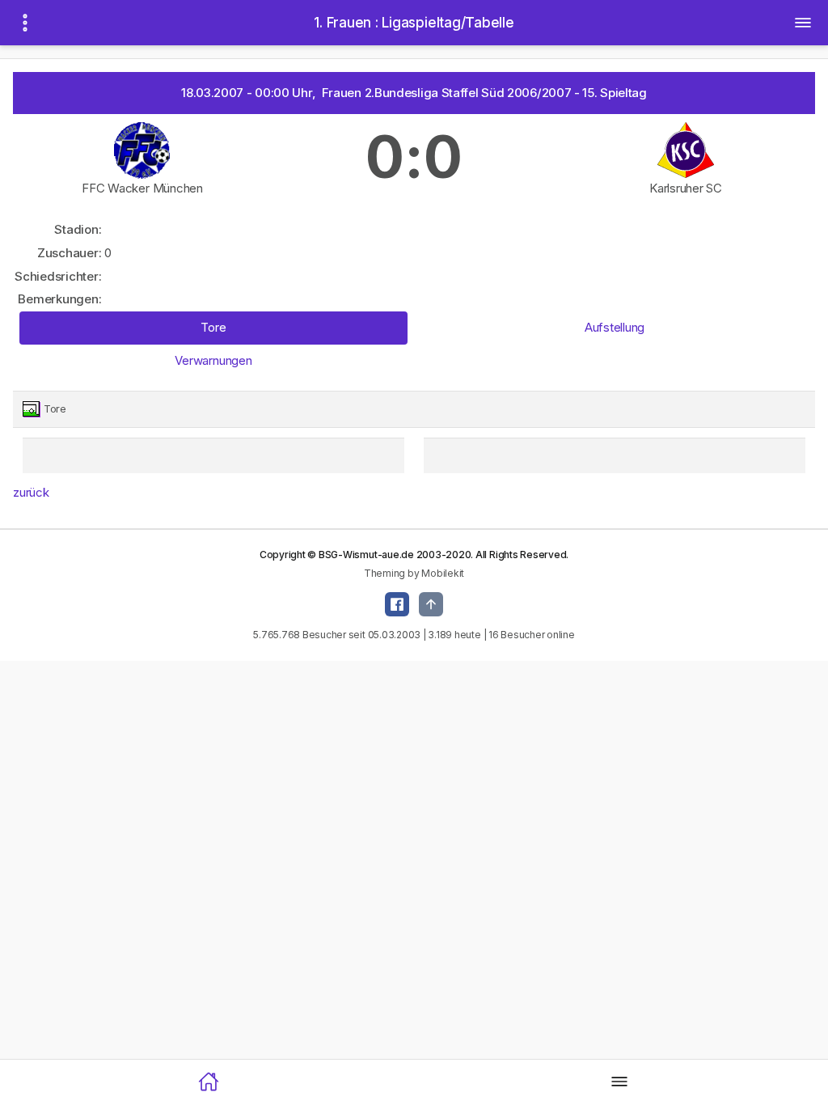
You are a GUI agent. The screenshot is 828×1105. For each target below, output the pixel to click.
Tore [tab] (213, 327)
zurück (31, 492)
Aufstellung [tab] (614, 327)
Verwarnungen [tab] (213, 360)
